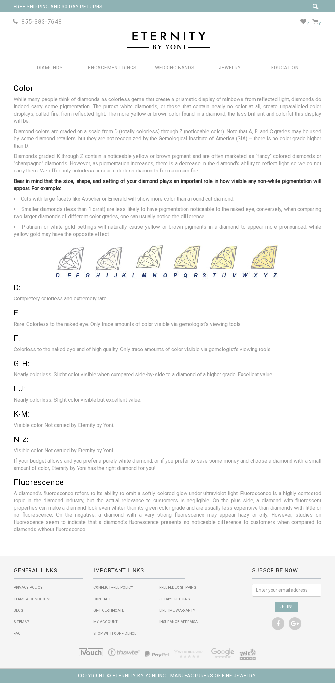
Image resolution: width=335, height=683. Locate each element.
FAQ (17, 633)
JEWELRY (230, 67)
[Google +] (295, 623)
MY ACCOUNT (105, 622)
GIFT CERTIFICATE (108, 610)
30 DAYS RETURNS (174, 599)
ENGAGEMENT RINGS (112, 67)
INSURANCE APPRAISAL (179, 622)
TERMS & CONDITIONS (32, 599)
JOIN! (286, 606)
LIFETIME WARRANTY (177, 610)
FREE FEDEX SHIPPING (177, 587)
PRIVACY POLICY (28, 587)
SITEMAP (21, 622)
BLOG (18, 610)
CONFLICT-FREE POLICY (113, 587)
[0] (303, 21)
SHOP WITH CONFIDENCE (114, 633)
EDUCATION (285, 67)
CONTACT (102, 599)
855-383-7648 (40, 21)
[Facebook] (278, 623)
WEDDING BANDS (175, 67)
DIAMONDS (50, 67)
